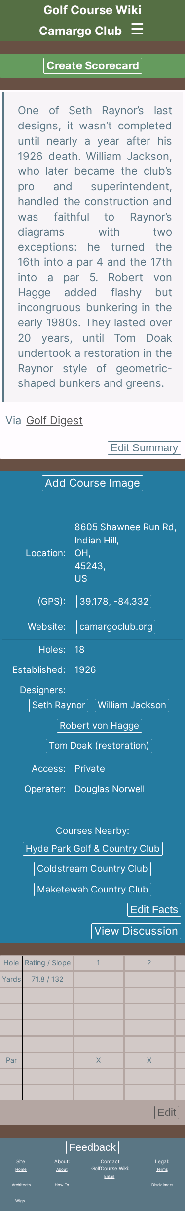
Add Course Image (92, 483)
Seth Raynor (58, 705)
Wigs (20, 1200)
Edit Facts (154, 909)
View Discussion (136, 930)
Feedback (92, 1147)
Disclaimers (162, 1184)
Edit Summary (144, 448)
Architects (21, 1184)
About (62, 1169)
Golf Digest (54, 420)
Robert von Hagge (99, 725)
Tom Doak (99, 745)
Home (21, 1169)
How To (62, 1184)
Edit (166, 1112)
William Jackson (132, 705)
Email (109, 1176)
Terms (162, 1169)
